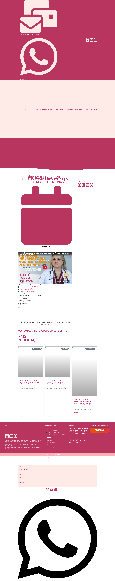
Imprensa (81, 109)
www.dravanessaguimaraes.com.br (32, 286)
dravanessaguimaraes (30, 289)
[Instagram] (87, 40)
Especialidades (60, 109)
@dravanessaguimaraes (30, 288)
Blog (76, 109)
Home (37, 109)
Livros (95, 109)
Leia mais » (22, 393)
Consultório (70, 109)
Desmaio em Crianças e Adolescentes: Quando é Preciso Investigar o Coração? (56, 382)
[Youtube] (91, 40)
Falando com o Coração (29, 291)
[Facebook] (95, 40)
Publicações (89, 109)
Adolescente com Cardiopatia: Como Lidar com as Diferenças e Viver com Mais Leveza (30, 382)
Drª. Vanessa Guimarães (46, 109)
